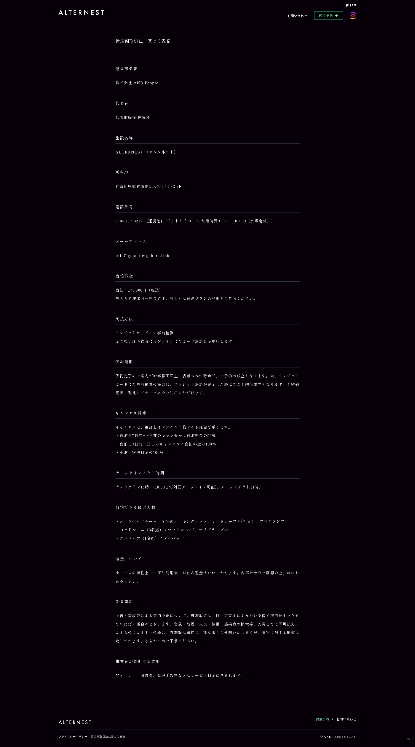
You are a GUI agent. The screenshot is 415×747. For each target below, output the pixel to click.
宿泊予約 (323, 719)
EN (354, 5)
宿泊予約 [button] (326, 15)
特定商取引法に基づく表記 (108, 736)
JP (347, 5)
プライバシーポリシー (73, 736)
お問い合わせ (297, 16)
